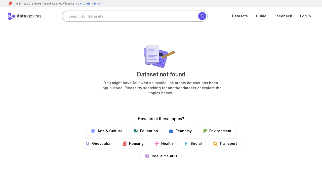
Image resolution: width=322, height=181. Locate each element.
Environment (220, 131)
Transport (228, 143)
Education (149, 131)
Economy (184, 131)
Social (196, 143)
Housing (136, 143)
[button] (88, 4)
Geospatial (101, 143)
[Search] (202, 16)
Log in (305, 16)
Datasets (240, 16)
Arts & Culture (110, 131)
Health (167, 143)
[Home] (24, 16)
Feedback (283, 16)
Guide (261, 16)
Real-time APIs (164, 156)
